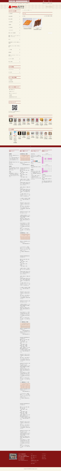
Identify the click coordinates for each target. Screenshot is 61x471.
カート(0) (50, 1)
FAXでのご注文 (50, 3)
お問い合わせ (45, 3)
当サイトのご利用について (26, 3)
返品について (33, 458)
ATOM (34, 463)
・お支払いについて (11, 91)
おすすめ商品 (20, 3)
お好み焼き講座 (11, 81)
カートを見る (44, 455)
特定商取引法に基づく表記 (34, 460)
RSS (31, 463)
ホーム (9, 3)
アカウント (45, 1)
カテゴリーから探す (14, 3)
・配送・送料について (12, 89)
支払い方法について (34, 455)
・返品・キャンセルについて (13, 93)
